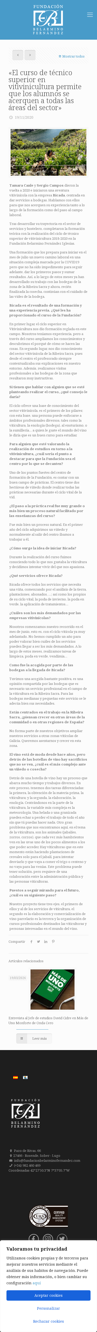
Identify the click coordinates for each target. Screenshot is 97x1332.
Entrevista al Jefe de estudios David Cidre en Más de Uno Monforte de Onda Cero (48, 1020)
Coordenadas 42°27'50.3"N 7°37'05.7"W (39, 1170)
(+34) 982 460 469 (27, 1165)
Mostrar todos (73, 56)
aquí (37, 1282)
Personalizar (48, 1308)
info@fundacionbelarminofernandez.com (47, 1160)
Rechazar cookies (48, 1321)
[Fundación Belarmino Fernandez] (48, 20)
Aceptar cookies (48, 1295)
